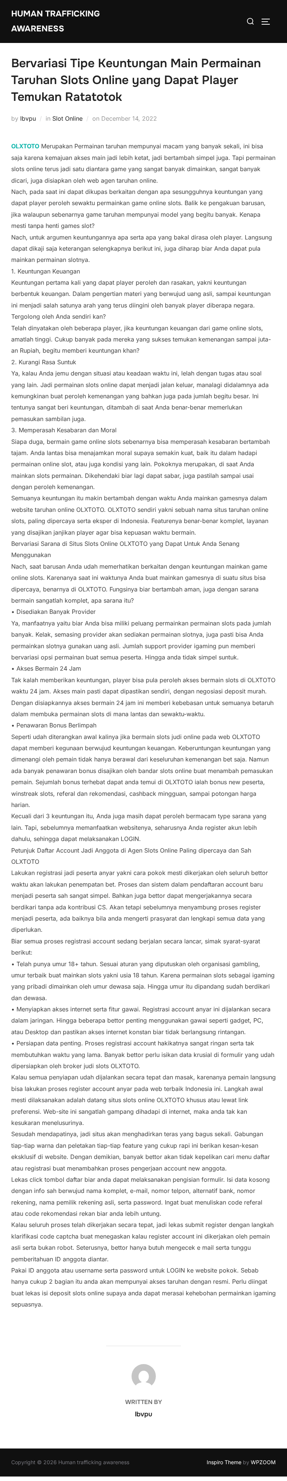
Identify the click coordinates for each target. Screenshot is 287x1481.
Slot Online (67, 118)
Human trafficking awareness (55, 21)
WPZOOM (263, 1462)
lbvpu (28, 118)
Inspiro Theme (224, 1462)
